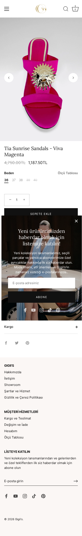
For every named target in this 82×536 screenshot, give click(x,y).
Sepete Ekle (41, 214)
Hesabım (10, 431)
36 (6, 180)
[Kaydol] (76, 481)
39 (28, 180)
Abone (41, 297)
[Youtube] (33, 310)
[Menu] (6, 9)
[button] (8, 77)
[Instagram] (42, 310)
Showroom (12, 385)
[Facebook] (25, 310)
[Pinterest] (58, 310)
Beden (41, 173)
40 (35, 180)
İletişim (9, 378)
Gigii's (19, 519)
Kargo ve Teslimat (17, 418)
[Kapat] (76, 221)
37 (14, 180)
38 (21, 180)
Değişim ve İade (16, 425)
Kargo (8, 327)
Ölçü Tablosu (68, 173)
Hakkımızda (12, 372)
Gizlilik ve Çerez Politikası (23, 397)
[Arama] (65, 9)
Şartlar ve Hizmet (17, 391)
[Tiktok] (50, 310)
